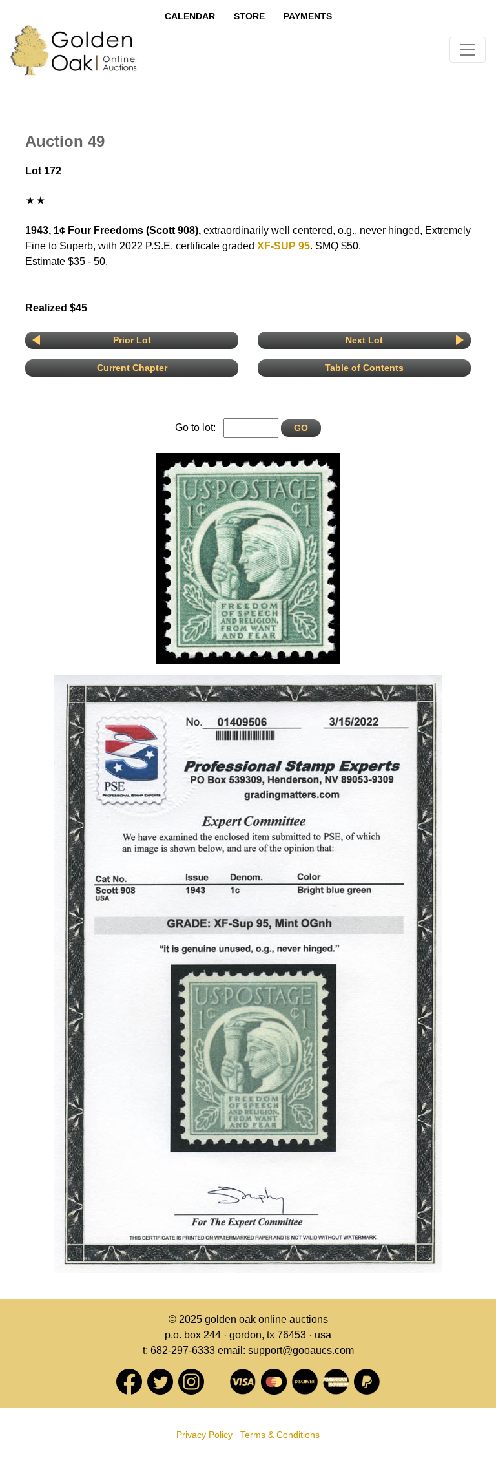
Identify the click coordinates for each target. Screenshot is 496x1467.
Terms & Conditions (280, 1435)
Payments (308, 16)
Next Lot (364, 340)
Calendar (190, 16)
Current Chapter (132, 368)
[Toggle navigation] (468, 50)
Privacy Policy (204, 1435)
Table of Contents (364, 368)
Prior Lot (132, 340)
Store (249, 16)
